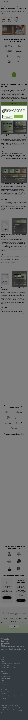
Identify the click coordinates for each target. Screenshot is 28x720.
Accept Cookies (18, 116)
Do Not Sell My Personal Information (7, 117)
